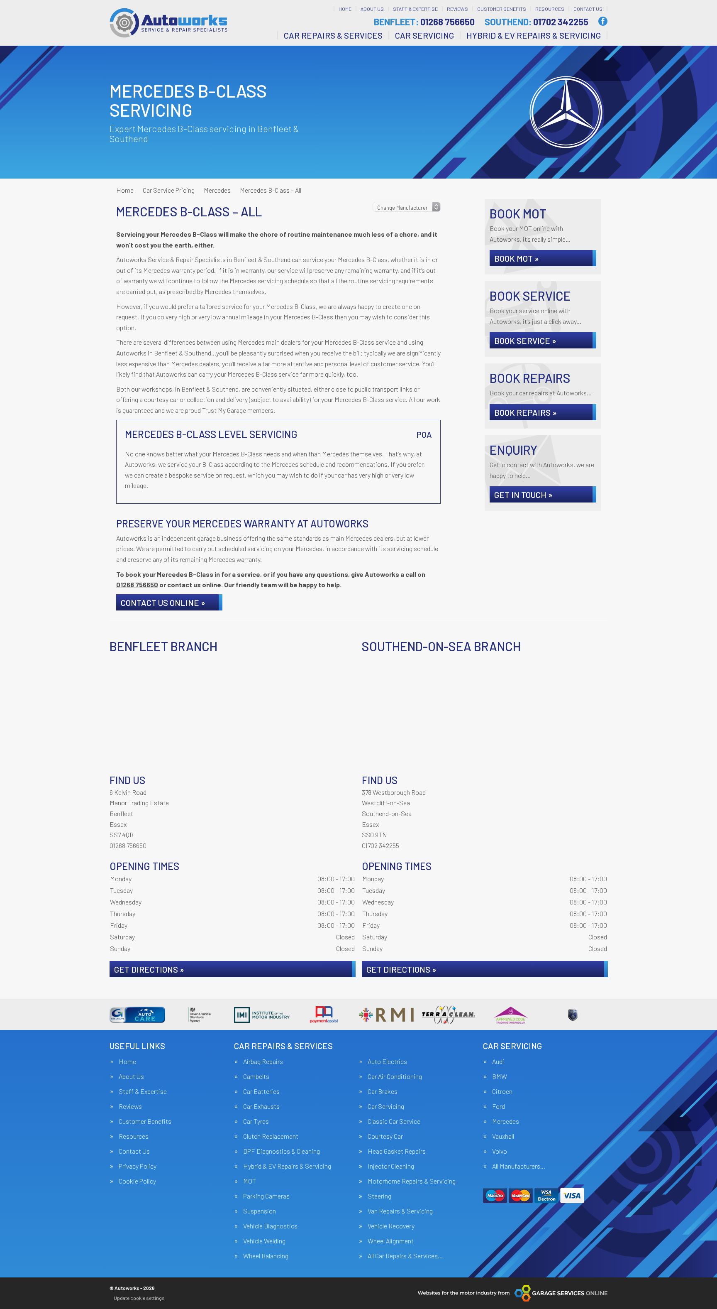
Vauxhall (503, 1136)
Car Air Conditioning (395, 1076)
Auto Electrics (387, 1061)
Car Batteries (261, 1091)
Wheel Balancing (265, 1256)
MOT (249, 1181)
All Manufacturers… (518, 1166)
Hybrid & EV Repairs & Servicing (533, 35)
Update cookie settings (139, 1298)
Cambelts (256, 1076)
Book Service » (525, 341)
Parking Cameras (266, 1196)
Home (345, 9)
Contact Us (587, 9)
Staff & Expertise (415, 9)
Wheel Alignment (391, 1241)
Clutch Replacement (270, 1136)
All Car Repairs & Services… (405, 1256)
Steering (379, 1196)
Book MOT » (516, 258)
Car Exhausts (261, 1106)
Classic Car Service (394, 1121)
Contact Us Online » (163, 603)
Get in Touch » (523, 495)
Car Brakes (383, 1091)
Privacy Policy (137, 1166)
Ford (498, 1106)
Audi (498, 1061)
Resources (549, 9)
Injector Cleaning (391, 1166)
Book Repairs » (525, 412)
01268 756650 (424, 21)
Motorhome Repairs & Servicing (412, 1181)
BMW (499, 1076)
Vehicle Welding (264, 1241)
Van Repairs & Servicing (400, 1211)
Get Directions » (149, 969)
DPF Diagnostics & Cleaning (281, 1151)
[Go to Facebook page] (602, 21)
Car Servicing (424, 35)
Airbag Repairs (263, 1061)
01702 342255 (536, 21)
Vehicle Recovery (391, 1226)
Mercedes (505, 1121)
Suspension (259, 1211)
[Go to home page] (168, 22)
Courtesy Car (385, 1136)
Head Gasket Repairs (397, 1151)
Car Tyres (256, 1121)
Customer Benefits (501, 9)
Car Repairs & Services (333, 35)
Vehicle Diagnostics (270, 1226)
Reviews (457, 9)
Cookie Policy (137, 1181)
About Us (372, 9)
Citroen (502, 1091)
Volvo (499, 1151)
